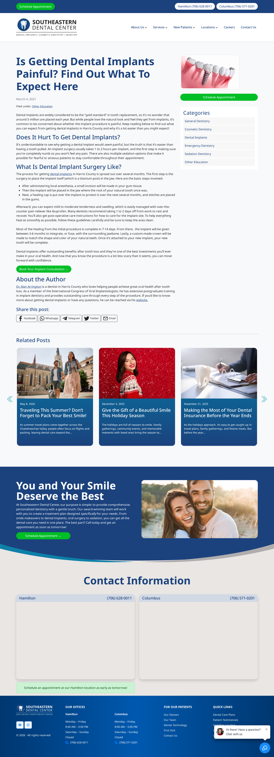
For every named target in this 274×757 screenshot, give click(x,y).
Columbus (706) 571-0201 (237, 6)
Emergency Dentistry (199, 146)
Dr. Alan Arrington (28, 287)
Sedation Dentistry (198, 154)
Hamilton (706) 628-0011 (195, 6)
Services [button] (159, 27)
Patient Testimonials (225, 720)
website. (142, 300)
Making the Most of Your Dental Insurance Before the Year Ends (218, 412)
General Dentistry (197, 121)
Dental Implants (196, 137)
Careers (229, 27)
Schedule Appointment (35, 6)
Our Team (170, 720)
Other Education (42, 106)
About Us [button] (137, 27)
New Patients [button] (183, 27)
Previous (10, 399)
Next (263, 399)
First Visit (169, 730)
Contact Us (248, 27)
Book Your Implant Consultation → (43, 269)
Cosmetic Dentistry (198, 129)
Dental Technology (175, 725)
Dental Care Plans (224, 714)
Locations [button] (208, 27)
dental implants (61, 174)
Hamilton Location (224, 725)
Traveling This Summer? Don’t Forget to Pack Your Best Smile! (53, 412)
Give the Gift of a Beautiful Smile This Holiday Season (136, 412)
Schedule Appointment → (43, 536)
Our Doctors (171, 714)
